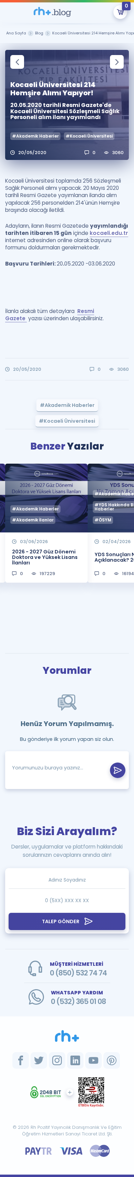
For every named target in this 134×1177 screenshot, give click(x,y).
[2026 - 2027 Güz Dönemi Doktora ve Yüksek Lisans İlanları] (117, 62)
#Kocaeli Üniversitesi (89, 136)
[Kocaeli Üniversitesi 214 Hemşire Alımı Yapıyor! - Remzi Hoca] (53, 12)
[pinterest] (111, 1060)
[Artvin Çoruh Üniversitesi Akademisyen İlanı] (17, 62)
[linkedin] (75, 1060)
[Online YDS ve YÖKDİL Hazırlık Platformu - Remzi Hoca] (67, 1036)
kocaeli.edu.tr (109, 233)
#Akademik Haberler (35, 136)
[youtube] (93, 1060)
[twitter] (39, 1060)
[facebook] (20, 1060)
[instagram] (57, 1060)
